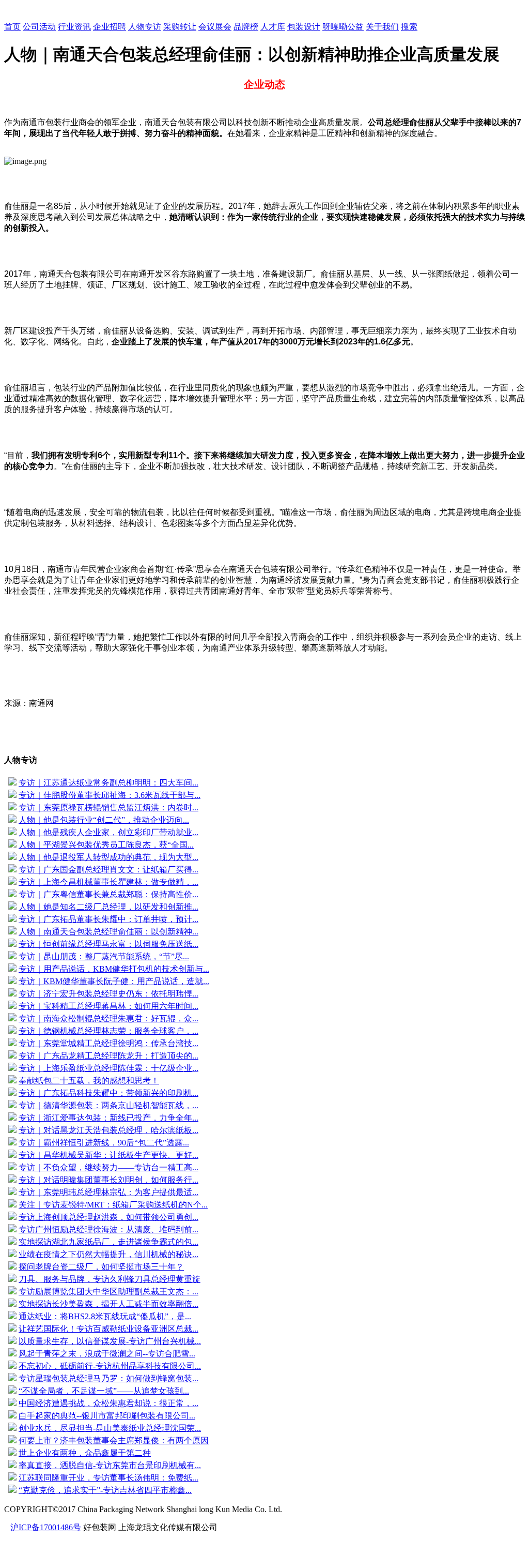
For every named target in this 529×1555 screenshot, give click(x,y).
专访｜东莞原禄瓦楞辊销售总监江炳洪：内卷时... (108, 807)
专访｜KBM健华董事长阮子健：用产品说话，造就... (114, 981)
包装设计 (303, 26)
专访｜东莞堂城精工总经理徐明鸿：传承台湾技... (108, 1043)
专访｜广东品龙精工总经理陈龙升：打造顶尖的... (108, 1055)
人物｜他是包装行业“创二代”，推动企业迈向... (104, 820)
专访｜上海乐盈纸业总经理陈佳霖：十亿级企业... (108, 1068)
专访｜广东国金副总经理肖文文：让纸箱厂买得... (108, 869)
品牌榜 (246, 26)
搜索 (409, 26)
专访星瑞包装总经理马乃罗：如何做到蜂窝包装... (108, 1378)
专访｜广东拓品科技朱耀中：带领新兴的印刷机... (108, 1093)
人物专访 (144, 26)
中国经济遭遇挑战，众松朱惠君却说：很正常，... (108, 1403)
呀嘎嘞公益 (343, 26)
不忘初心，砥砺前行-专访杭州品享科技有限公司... (110, 1366)
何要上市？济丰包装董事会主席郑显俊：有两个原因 (114, 1440)
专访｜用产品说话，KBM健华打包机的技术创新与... (114, 968)
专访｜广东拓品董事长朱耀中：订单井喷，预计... (108, 919)
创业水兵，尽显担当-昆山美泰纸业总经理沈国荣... (110, 1428)
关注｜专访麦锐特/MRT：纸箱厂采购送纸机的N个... (113, 1204)
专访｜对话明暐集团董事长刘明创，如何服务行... (108, 1179)
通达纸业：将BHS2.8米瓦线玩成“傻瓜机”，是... (105, 1316)
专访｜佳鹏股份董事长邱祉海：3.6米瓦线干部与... (109, 795)
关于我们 (382, 26)
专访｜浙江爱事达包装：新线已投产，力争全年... (108, 1117)
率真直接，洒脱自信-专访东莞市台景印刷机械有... (110, 1465)
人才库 (272, 26)
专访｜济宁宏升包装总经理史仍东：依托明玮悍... (108, 993)
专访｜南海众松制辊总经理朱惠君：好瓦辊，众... (108, 1018)
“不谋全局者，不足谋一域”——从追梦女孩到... (104, 1390)
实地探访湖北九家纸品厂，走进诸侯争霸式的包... (108, 1241)
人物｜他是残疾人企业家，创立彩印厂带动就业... (108, 832)
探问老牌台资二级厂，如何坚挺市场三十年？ (101, 1266)
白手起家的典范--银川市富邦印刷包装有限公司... (107, 1415)
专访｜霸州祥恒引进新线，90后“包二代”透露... (104, 1142)
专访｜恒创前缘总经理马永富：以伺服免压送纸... (108, 944)
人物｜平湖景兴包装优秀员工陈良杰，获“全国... (106, 844)
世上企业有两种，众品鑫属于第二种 (85, 1452)
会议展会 (214, 26)
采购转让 (179, 26)
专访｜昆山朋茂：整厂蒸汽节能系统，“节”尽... (104, 956)
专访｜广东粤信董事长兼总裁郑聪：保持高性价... (108, 894)
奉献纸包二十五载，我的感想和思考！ (89, 1080)
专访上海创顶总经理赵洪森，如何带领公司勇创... (108, 1217)
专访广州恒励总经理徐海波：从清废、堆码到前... (108, 1229)
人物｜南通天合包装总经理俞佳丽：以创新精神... (108, 931)
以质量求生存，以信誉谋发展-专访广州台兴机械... (110, 1341)
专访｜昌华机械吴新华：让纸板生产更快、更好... (108, 1155)
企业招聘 (109, 26)
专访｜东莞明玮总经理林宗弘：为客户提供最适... (108, 1192)
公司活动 (39, 26)
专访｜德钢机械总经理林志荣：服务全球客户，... (108, 1030)
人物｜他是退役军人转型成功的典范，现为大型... (108, 857)
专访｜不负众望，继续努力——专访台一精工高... (108, 1167)
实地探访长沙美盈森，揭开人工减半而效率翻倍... (108, 1304)
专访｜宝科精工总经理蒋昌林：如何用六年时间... (108, 1006)
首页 (12, 26)
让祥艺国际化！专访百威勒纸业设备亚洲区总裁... (108, 1328)
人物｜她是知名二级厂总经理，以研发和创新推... (108, 906)
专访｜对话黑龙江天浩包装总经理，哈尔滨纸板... (108, 1130)
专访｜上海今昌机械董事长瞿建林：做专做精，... (108, 882)
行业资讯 (74, 26)
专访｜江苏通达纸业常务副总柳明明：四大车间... (108, 782)
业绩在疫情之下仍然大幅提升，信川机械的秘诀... (108, 1254)
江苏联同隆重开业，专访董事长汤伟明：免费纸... (108, 1477)
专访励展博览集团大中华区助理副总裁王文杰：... (108, 1291)
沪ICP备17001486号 (45, 1527)
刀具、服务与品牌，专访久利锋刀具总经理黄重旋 (109, 1279)
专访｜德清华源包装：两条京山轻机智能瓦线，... (108, 1105)
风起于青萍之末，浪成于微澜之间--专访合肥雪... (107, 1353)
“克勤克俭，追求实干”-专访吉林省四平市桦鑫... (105, 1490)
